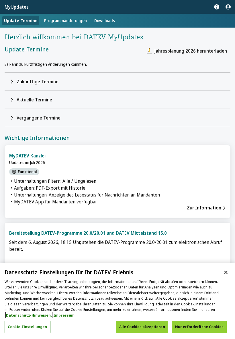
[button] (117, 82)
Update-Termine (21, 20)
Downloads (104, 20)
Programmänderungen (65, 20)
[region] (117, 301)
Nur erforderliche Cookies (199, 326)
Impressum (64, 315)
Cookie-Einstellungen (27, 326)
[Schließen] (226, 272)
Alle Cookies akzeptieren (142, 326)
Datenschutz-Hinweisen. (29, 315)
